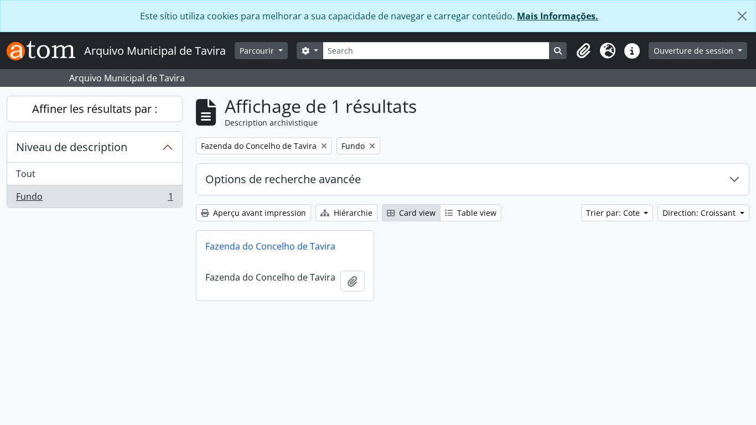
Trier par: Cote (614, 213)
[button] (583, 51)
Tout (25, 174)
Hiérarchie (352, 213)
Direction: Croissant (700, 213)
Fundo (94, 199)
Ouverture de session (695, 50)
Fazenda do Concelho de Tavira (270, 246)
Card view (416, 213)
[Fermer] (742, 16)
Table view (475, 213)
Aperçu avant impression (258, 213)
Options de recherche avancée (283, 179)
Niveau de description (71, 146)
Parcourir (258, 50)
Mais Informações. (557, 16)
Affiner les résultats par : (94, 108)
